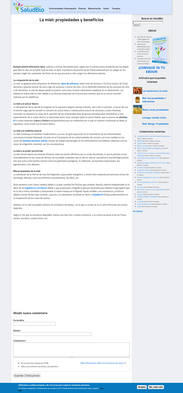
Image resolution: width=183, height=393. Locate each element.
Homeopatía (70, 10)
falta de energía (142, 146)
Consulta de (141, 167)
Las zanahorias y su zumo (155, 91)
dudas (139, 206)
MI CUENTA (138, 211)
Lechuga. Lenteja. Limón (154, 117)
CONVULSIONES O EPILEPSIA (147, 196)
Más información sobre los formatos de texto (102, 363)
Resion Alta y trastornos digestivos (149, 148)
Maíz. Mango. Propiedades (155, 124)
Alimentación (94, 10)
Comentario (20, 340)
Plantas (82, 10)
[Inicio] (28, 7)
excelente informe (143, 170)
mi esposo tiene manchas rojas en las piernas (153, 136)
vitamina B (97, 194)
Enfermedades (56, 10)
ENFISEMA (140, 141)
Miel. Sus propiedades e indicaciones (154, 99)
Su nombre (18, 320)
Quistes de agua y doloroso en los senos (151, 162)
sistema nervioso (31, 140)
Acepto (142, 387)
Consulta (140, 187)
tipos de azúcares (70, 83)
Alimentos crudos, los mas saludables (150, 189)
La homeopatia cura (144, 204)
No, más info (156, 387)
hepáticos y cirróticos (36, 188)
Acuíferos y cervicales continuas (149, 172)
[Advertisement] (35, 42)
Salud (106, 10)
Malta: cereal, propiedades (155, 109)
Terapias (116, 10)
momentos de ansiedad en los (148, 158)
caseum (140, 143)
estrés (44, 140)
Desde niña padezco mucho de (148, 177)
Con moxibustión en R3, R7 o (147, 182)
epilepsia (140, 194)
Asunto (16, 330)
